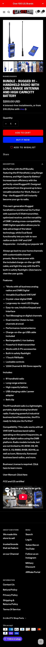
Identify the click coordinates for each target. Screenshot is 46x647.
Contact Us (8, 584)
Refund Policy (10, 589)
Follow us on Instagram (32, 556)
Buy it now (23, 140)
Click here (34, 270)
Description (8, 164)
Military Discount (30, 565)
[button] (8, 66)
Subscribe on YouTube (32, 547)
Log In (29, 539)
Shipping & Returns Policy (10, 602)
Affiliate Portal (33, 572)
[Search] (9, 12)
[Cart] (41, 12)
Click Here (22, 474)
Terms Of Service (11, 609)
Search (29, 534)
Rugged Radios (10, 76)
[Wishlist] (37, 12)
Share (6, 154)
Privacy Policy (10, 595)
